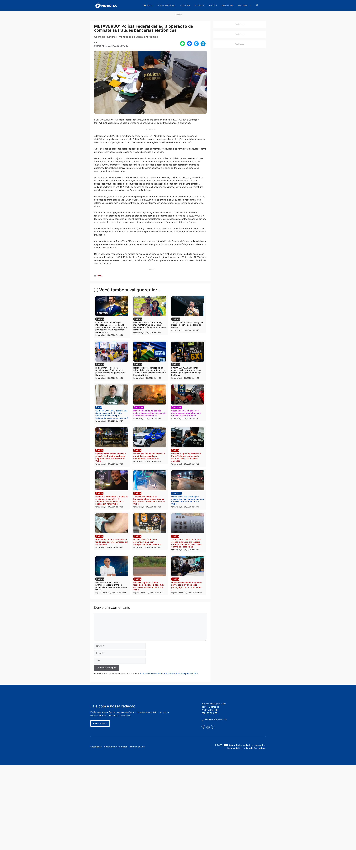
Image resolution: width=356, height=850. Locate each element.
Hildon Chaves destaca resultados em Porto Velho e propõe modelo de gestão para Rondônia (110, 371)
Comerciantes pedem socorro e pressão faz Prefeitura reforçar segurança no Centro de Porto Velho (110, 457)
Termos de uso (137, 746)
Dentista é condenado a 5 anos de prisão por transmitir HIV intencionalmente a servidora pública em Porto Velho (111, 500)
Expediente (227, 5)
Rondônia (185, 5)
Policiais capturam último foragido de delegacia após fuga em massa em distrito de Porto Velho (148, 586)
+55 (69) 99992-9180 (216, 719)
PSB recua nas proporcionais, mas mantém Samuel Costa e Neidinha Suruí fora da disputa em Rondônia (149, 326)
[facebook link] (212, 726)
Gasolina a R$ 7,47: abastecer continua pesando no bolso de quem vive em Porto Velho (186, 413)
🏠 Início (148, 5)
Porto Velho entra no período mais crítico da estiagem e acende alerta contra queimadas (149, 413)
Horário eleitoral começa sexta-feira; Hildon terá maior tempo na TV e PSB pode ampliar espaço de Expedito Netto (149, 371)
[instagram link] (208, 726)
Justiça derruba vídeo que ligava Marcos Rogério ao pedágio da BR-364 (187, 324)
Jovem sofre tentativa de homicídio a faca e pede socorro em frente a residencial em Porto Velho (149, 500)
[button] (257, 5)
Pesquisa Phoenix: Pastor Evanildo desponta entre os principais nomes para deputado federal (111, 586)
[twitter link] (203, 726)
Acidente (176, 493)
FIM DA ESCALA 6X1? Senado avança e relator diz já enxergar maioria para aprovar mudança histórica (186, 371)
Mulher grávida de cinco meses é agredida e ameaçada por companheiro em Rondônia (149, 456)
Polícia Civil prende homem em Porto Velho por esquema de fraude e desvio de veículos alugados (186, 457)
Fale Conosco (100, 723)
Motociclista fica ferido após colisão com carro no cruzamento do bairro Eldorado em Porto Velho (187, 500)
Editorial (243, 5)
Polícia (213, 5)
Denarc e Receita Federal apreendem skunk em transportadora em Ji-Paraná (147, 542)
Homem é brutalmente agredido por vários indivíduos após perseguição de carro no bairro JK (186, 586)
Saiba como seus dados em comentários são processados (169, 673)
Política (199, 5)
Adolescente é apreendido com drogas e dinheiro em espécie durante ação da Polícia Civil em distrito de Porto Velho (186, 543)
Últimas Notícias (166, 5)
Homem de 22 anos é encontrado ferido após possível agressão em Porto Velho (111, 542)
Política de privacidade (115, 746)
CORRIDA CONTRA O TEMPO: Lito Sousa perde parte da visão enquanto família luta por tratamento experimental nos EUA (111, 414)
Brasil (99, 407)
